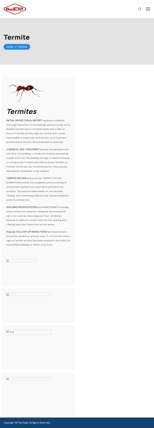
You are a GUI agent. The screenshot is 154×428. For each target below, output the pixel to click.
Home (10, 46)
